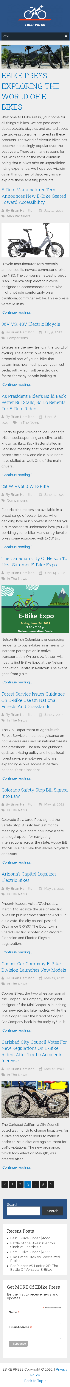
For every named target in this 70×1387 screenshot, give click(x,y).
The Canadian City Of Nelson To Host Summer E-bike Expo (34, 561)
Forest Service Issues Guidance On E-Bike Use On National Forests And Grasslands (33, 700)
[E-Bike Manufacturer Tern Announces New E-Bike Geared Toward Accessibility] (35, 240)
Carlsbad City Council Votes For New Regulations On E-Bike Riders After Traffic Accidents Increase (34, 1051)
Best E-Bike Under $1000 (30, 1238)
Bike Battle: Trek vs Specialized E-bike (35, 1259)
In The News (29, 423)
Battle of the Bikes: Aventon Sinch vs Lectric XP (32, 1245)
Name (14, 1312)
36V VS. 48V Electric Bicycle (30, 324)
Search (12, 1204)
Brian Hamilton (23, 210)
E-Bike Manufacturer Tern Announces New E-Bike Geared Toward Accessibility (33, 196)
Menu (6, 36)
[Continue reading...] (16, 312)
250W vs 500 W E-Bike (25, 486)
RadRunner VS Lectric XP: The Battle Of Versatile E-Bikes (34, 1267)
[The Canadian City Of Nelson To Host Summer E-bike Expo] (35, 609)
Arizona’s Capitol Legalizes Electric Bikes (29, 877)
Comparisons (17, 338)
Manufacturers (18, 216)
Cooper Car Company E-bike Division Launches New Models (33, 967)
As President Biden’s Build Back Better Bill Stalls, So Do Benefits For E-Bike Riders (33, 402)
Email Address (20, 1327)
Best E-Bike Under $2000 (30, 1252)
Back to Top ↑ (35, 1381)
